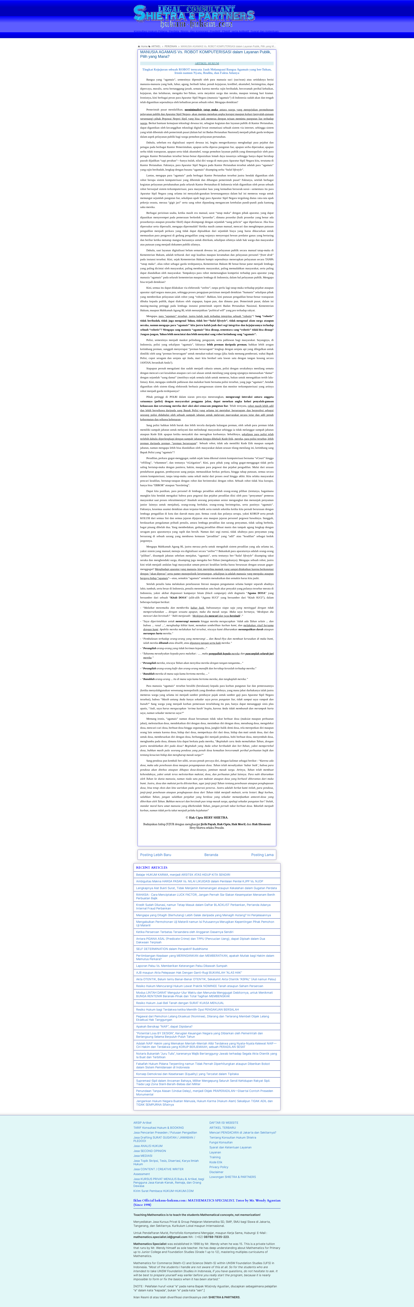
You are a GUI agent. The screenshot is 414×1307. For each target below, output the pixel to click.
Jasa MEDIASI (142, 1155)
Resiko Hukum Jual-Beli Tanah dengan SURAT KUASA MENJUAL (180, 1003)
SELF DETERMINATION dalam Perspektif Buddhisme (172, 949)
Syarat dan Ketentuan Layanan (230, 1147)
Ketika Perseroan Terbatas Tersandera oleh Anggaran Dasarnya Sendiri (184, 932)
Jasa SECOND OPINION (149, 1151)
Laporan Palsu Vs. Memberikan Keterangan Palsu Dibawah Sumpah (181, 966)
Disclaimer (216, 1172)
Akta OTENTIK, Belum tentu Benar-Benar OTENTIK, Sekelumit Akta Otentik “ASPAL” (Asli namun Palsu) (206, 979)
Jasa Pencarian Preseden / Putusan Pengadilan (165, 1132)
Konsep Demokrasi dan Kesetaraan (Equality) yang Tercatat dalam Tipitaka (187, 1074)
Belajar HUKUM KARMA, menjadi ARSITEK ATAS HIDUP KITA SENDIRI (183, 874)
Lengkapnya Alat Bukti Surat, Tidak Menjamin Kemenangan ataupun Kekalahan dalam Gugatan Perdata (206, 888)
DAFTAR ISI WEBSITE (223, 1122)
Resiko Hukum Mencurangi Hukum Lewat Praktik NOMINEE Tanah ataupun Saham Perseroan (199, 986)
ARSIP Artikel (142, 1122)
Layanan (215, 1152)
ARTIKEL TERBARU (222, 1127)
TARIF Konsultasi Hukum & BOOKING (158, 1127)
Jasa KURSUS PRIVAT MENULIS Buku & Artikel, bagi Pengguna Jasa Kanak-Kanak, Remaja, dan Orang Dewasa (168, 1182)
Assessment (141, 1174)
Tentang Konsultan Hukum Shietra (232, 1137)
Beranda (211, 855)
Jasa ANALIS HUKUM (148, 1146)
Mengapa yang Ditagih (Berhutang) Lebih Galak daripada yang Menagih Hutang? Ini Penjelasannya (203, 915)
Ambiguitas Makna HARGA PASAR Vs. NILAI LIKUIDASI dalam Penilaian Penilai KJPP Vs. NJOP (199, 881)
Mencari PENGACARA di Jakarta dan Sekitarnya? (242, 1132)
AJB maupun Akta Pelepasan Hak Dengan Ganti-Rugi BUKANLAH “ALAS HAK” (189, 972)
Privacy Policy (218, 1167)
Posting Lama (262, 855)
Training (215, 1157)
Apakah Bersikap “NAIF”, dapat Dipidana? (164, 1026)
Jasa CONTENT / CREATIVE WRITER (158, 1169)
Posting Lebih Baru (155, 855)
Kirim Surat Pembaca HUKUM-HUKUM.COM (163, 1191)
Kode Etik (215, 1162)
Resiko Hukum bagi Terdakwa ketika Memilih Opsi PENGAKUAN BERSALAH (187, 1009)
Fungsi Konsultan (221, 1142)
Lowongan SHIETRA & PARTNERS (232, 1177)
